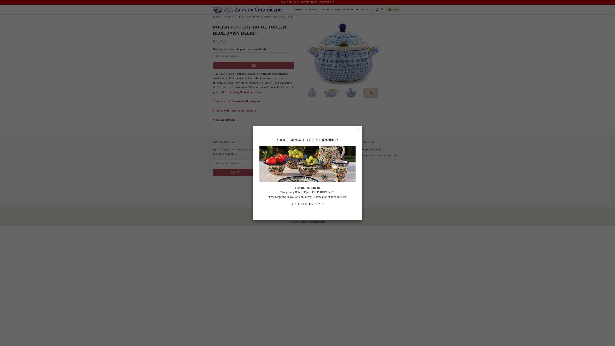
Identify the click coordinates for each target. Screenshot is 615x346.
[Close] (358, 129)
